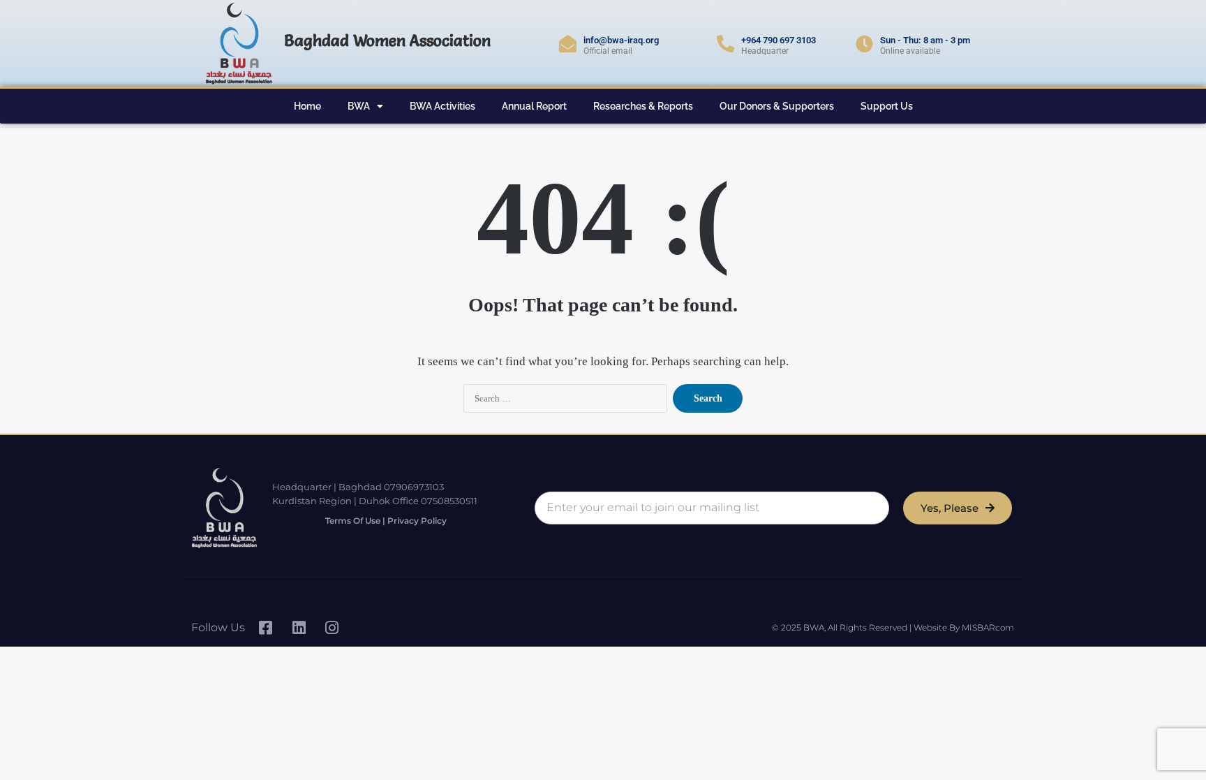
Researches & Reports (643, 106)
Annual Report (534, 106)
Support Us (887, 106)
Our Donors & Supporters (777, 106)
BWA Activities (442, 106)
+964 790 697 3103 (778, 40)
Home (307, 106)
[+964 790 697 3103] (725, 43)
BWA (359, 106)
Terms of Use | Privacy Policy (386, 520)
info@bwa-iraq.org (621, 40)
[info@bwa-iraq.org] (567, 43)
